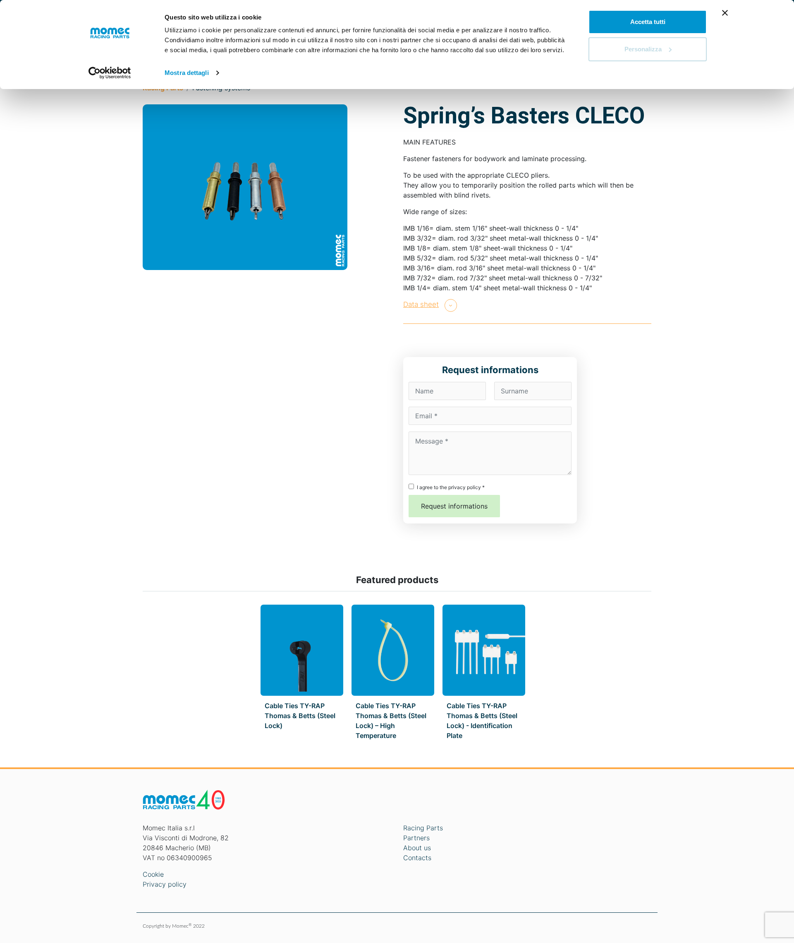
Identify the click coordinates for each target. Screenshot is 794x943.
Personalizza (643, 49)
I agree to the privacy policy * (451, 487)
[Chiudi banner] (725, 13)
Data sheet (421, 304)
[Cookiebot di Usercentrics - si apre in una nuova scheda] (110, 73)
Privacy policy (165, 884)
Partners (416, 838)
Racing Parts (423, 828)
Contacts (417, 858)
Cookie (153, 874)
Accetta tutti (647, 21)
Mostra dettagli (187, 72)
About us (417, 848)
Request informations (454, 506)
